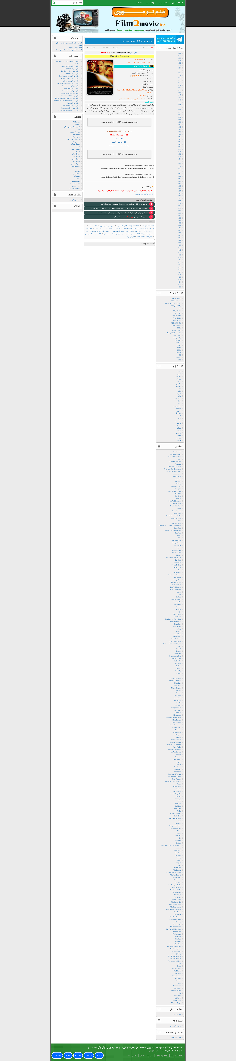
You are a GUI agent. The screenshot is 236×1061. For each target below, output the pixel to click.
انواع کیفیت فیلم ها (75, 47)
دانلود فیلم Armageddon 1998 (137, 41)
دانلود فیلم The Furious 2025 (70, 96)
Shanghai (178, 823)
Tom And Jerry (176, 968)
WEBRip (178, 357)
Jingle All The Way (175, 680)
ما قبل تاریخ (76, 173)
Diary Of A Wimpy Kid (173, 557)
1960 (179, 124)
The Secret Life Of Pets (173, 946)
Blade (179, 508)
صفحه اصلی (177, 2)
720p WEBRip (176, 325)
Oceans (178, 754)
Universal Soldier (175, 990)
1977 (179, 166)
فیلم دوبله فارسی (175, 1037)
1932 (179, 63)
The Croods (177, 880)
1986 (179, 188)
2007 (179, 240)
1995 (179, 210)
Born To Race (176, 511)
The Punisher (177, 934)
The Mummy (177, 922)
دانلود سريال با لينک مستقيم (103, 228)
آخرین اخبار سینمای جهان (72, 127)
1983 (179, 181)
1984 (179, 183)
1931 (179, 60)
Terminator (177, 867)
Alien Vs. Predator (175, 461)
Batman (178, 498)
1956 (179, 115)
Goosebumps (177, 614)
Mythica (178, 737)
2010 (179, 247)
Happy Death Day (175, 621)
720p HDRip (177, 318)
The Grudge (177, 894)
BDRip (179, 328)
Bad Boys (178, 496)
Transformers (176, 976)
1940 (179, 83)
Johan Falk (177, 683)
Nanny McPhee (176, 739)
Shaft (179, 821)
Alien (179, 459)
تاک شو (178, 384)
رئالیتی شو (178, 398)
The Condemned (175, 875)
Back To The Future (174, 491)
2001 (179, 225)
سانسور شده (75, 149)
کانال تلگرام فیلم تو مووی (143, 194)
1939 (179, 80)
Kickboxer (177, 700)
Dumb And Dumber (174, 575)
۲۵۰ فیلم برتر (177, 1014)
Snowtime (178, 848)
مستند (179, 425)
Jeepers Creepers (176, 678)
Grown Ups (177, 616)
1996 (179, 213)
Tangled (178, 862)
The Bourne (177, 870)
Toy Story (178, 973)
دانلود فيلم (89, 228)
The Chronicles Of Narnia (173, 872)
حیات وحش (76, 141)
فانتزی (179, 411)
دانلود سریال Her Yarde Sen (70, 86)
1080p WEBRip (176, 306)
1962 (179, 129)
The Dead (178, 882)
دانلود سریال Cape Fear (72, 68)
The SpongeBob (176, 951)
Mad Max (178, 712)
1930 (179, 58)
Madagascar (177, 715)
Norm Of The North (174, 749)
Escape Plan (177, 580)
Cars (179, 520)
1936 (179, 73)
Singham (178, 840)
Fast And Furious (175, 587)
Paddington (177, 771)
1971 (179, 151)
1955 (179, 112)
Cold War (178, 533)
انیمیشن (178, 376)
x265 (179, 360)
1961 (179, 127)
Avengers (178, 488)
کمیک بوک (76, 168)
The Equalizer (176, 887)
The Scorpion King (175, 944)
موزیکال (178, 430)
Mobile (178, 352)
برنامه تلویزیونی (75, 132)
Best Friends (177, 503)
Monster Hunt (176, 727)
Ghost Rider (177, 602)
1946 (179, 92)
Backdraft (178, 493)
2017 (179, 265)
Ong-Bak (178, 757)
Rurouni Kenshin (175, 813)
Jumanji (178, 693)
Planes (179, 784)
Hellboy (178, 629)
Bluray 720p (106, 47)
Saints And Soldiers (175, 818)
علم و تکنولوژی (75, 166)
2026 (179, 287)
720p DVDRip (176, 315)
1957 (179, 117)
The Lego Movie (175, 907)
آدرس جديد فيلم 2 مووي (106, 225)
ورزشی (178, 438)
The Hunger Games (175, 899)
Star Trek (178, 853)
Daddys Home (176, 543)
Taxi (179, 865)
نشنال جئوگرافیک (74, 183)
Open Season (177, 759)
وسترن (179, 440)
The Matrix (177, 914)
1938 (179, 78)
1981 (179, 176)
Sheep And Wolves (175, 826)
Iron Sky (178, 671)
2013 (179, 255)
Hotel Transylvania (175, 641)
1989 (179, 196)
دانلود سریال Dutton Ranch (70, 91)
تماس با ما (163, 2)
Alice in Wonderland (174, 457)
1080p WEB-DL (176, 301)
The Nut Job (177, 924)
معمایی (179, 428)
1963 (179, 132)
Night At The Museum (174, 744)
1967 (179, 142)
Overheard (177, 767)
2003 (179, 230)
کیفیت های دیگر (124, 98)
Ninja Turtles (177, 747)
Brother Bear (177, 513)
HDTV (179, 350)
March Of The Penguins (173, 717)
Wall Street (177, 995)
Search (89, 1055)
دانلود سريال (118, 228)
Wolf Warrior (177, 1000)
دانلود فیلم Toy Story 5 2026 (70, 71)
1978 (179, 169)
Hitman (178, 631)
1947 (179, 95)
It (180, 675)
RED (179, 801)
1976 (179, 164)
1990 (179, 198)
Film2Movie (139, 59)
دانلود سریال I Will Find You (70, 66)
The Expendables (175, 890)
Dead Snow (177, 545)
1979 (179, 171)
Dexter (77, 124)
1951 (179, 105)
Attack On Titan (176, 486)
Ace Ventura (177, 452)
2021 (179, 274)
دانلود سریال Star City (72, 73)
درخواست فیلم (146, 1055)
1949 (179, 100)
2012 (179, 252)
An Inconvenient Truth (173, 471)
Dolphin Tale (177, 567)
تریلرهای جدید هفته (73, 139)
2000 (179, 223)
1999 (179, 220)
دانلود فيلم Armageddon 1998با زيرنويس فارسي (131, 234)
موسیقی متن (76, 181)
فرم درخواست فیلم (127, 217)
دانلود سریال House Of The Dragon (68, 83)
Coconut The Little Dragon (172, 530)
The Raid (178, 939)
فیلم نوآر (178, 413)
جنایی (179, 388)
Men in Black (176, 722)
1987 (179, 191)
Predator (178, 789)
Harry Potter (177, 626)
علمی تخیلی (177, 406)
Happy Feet (177, 624)
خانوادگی (178, 393)
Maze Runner (176, 720)
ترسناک (178, 386)
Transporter (177, 978)
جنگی (179, 391)
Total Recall (177, 971)
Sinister (178, 843)
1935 (179, 70)
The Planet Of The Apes (173, 929)
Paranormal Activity (174, 774)
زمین (78, 146)
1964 (179, 134)
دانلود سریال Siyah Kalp (71, 88)
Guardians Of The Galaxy (173, 619)
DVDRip (178, 340)
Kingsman (178, 705)
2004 (179, 233)
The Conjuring (176, 877)
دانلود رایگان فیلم (74, 200)
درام (179, 396)
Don (179, 570)
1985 (179, 186)
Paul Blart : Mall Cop (174, 776)
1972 (179, 154)
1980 (179, 174)
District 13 (177, 562)
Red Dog (178, 806)
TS (180, 355)
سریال (78, 151)
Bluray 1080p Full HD (174, 333)
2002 (179, 228)
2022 (179, 277)
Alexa (99, 1055)
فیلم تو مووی (131, 236)
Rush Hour (177, 816)
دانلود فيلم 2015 (147, 231)
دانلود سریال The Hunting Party (69, 76)
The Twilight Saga (175, 958)
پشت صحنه (76, 134)
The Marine (177, 912)
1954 (179, 110)
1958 (179, 119)
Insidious (178, 663)
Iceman (178, 651)
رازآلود (179, 401)
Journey (178, 690)
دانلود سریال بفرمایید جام (71, 81)
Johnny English (176, 688)
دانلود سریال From (73, 103)
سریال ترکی (76, 156)
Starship (178, 858)
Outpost (178, 762)
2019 (179, 270)
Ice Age (178, 648)
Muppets (178, 735)
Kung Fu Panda (176, 707)
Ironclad (178, 673)
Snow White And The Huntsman (171, 845)
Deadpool (178, 548)
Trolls (179, 983)
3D (180, 308)
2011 (179, 250)
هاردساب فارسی (74, 188)
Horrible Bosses (176, 639)
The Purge (177, 936)
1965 (179, 137)
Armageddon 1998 (133, 225)
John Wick (177, 685)
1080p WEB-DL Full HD (173, 303)
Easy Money (177, 577)
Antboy (178, 484)
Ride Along (177, 808)
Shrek (179, 830)
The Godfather (176, 892)
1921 (179, 53)
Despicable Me (176, 550)
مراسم (179, 423)
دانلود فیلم (93, 47)
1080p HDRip (176, 298)
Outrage (178, 764)
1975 (179, 161)
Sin (180, 838)
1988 (179, 193)
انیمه (78, 129)
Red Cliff (178, 803)
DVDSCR (178, 343)
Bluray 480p (177, 335)
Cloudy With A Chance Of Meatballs (169, 525)
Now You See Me (175, 752)
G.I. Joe (178, 594)
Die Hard (178, 560)
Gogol (179, 612)
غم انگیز (178, 408)
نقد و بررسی (76, 186)
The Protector (176, 931)
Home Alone (177, 634)
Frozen (179, 592)
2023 (179, 279)
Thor (179, 963)
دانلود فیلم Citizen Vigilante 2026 (68, 110)
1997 (179, 215)
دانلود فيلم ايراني (109, 234)
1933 (179, 65)
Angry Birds (177, 476)
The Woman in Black (174, 961)
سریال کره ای (75, 164)
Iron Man (178, 668)
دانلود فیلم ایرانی (175, 1026)
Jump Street (177, 695)
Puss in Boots (177, 791)
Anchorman (177, 474)
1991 (179, 201)
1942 (179, 87)
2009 (179, 245)
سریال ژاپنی (76, 161)
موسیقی (178, 433)
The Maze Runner (175, 917)
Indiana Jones (176, 658)
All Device (76, 122)
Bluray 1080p (176, 330)
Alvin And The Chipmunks (172, 469)
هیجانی (179, 435)
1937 (179, 75)
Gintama (178, 607)
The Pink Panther (175, 926)
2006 (179, 238)
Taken (179, 860)
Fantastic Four (176, 584)
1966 (179, 139)
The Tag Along (176, 954)
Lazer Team (177, 710)
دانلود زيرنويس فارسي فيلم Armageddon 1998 (139, 228)
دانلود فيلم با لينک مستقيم (93, 234)
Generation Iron (176, 599)
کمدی (179, 415)
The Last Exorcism (175, 904)
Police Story (177, 786)
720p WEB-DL (176, 323)
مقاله (78, 178)
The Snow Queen (175, 949)
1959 (179, 122)
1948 (179, 97)
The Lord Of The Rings (173, 909)
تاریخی (179, 381)
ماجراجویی (177, 420)
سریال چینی (76, 159)
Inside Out (177, 661)
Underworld (177, 986)
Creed (179, 535)
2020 (179, 272)
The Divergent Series (174, 885)
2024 (179, 282)
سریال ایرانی (76, 154)
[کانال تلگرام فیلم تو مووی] (170, 40)
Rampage (178, 799)
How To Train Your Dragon (172, 644)
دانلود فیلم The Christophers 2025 (68, 93)
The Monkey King (175, 919)
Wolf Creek (177, 998)
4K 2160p (178, 313)
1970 (179, 149)
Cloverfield (177, 528)
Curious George (176, 540)
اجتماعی (178, 371)
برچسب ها (150, 2)
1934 (179, 68)
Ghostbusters (177, 604)
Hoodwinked (177, 636)
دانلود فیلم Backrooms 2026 (70, 108)
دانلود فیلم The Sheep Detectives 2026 (67, 98)
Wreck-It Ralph (176, 1003)
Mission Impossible (175, 725)
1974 (179, 159)
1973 (179, 156)
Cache (78, 1055)
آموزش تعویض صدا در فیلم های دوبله (68, 50)
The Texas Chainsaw (174, 956)
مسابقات (77, 176)
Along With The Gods (174, 466)
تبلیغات (138, 2)
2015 (179, 260)
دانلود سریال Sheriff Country (70, 78)
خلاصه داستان (92, 225)
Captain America (176, 518)
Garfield (178, 597)
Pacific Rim (177, 769)
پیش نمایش (76, 137)
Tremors (178, 981)
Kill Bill (178, 703)
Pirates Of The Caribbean (173, 781)
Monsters (178, 730)
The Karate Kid (176, 902)
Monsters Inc (177, 732)
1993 (179, 206)
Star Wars (178, 855)
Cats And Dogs (176, 523)
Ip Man (178, 666)
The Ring (178, 941)
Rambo (178, 796)
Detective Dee (176, 552)
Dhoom (178, 555)
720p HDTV (177, 320)
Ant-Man (178, 481)
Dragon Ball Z (176, 572)
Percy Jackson (176, 779)
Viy (180, 993)
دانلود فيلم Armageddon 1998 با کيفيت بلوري (125, 231)
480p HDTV (177, 311)
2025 (179, 284)
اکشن (99, 47)
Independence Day (175, 656)
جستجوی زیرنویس (136, 98)
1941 (179, 85)
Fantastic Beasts (176, 582)
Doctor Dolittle (176, 565)
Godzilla (178, 609)
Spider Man (177, 850)
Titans (179, 966)
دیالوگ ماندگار (75, 144)
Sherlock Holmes (175, 828)
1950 (179, 102)
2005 (179, 235)
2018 (179, 267)
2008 (179, 242)
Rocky (179, 811)
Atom (68, 1055)
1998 (113, 47)
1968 (179, 144)
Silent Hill (178, 835)
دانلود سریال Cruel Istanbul (70, 105)
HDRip (179, 347)
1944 (179, 90)
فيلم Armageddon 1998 (144, 236)
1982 (179, 178)
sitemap (57, 1055)
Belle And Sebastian (175, 501)
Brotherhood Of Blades (173, 516)
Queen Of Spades (175, 794)
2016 (179, 262)
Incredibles (177, 653)
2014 (179, 257)
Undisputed (177, 988)
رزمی (179, 403)
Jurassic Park (177, 698)
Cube (179, 538)
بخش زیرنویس (162, 1055)
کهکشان (77, 171)
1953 (179, 107)
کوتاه (179, 418)
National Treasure (175, 742)
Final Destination (175, 589)
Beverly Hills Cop (175, 506)
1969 (179, 146)
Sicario (179, 833)
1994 (179, 208)
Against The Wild (175, 454)
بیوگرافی (178, 379)
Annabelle (178, 479)
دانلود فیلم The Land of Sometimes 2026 (66, 100)
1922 (179, 55)
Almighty (178, 464)
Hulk (179, 646)
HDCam (178, 345)
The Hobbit (177, 897)
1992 (179, 203)
